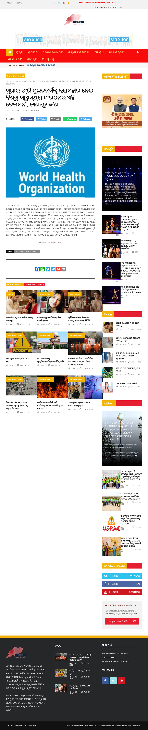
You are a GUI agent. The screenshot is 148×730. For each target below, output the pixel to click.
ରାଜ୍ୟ (19, 52)
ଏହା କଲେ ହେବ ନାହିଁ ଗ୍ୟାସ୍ (126, 383)
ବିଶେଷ (11, 294)
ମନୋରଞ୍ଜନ (116, 52)
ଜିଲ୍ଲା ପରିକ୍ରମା (78, 52)
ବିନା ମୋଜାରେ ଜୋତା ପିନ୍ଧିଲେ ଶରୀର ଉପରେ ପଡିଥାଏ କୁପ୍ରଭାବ (127, 356)
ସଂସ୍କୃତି (108, 149)
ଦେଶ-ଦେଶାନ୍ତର (53, 52)
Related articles (14, 284)
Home (10, 725)
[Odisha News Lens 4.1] (16, 652)
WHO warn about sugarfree (27, 251)
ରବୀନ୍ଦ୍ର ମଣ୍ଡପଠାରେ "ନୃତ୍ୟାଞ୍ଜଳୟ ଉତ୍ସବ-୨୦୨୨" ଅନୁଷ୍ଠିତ (120, 176)
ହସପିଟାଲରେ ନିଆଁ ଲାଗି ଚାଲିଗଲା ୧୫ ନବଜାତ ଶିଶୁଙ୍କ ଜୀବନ (50, 405)
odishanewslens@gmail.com (116, 661)
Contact (21, 3)
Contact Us (20, 725)
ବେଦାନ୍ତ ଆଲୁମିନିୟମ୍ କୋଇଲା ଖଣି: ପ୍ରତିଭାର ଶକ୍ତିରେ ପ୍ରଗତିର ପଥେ (130, 496)
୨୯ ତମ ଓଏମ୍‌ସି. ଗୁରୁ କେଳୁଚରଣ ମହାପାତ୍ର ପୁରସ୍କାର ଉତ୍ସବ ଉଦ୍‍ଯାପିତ (129, 244)
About (9, 3)
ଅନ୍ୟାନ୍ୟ (48, 59)
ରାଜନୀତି (33, 52)
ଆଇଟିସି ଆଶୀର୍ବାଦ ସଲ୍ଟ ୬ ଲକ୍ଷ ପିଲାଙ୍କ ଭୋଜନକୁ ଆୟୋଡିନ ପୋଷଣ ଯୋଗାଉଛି (131, 519)
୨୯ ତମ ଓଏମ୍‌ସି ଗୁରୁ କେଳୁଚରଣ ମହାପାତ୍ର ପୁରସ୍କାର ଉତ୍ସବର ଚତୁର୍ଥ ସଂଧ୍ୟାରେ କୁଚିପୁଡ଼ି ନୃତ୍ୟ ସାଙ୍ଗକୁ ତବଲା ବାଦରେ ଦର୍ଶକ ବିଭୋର (131, 269)
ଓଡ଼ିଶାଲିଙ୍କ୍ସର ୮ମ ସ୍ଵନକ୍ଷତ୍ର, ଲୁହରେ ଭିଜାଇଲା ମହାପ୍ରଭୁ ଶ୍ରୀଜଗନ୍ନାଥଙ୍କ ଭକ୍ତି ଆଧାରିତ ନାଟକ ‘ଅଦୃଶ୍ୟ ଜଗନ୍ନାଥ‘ (130, 223)
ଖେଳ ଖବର (15, 59)
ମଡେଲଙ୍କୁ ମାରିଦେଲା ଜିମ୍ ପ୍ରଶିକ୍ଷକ (49, 319)
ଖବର (58, 646)
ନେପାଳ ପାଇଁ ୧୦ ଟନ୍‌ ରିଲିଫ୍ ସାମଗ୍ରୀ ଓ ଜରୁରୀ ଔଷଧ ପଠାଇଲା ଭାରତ (80, 361)
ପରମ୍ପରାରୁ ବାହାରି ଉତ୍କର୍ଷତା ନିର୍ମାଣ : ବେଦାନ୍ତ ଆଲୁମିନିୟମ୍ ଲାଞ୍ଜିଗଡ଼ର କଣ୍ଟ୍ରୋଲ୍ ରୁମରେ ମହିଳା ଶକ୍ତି (131, 476)
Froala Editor (56, 242)
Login (120, 7)
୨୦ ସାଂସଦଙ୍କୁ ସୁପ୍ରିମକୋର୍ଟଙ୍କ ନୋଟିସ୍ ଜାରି (50, 360)
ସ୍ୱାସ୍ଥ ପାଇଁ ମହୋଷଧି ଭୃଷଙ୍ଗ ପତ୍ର (128, 369)
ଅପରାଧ (99, 52)
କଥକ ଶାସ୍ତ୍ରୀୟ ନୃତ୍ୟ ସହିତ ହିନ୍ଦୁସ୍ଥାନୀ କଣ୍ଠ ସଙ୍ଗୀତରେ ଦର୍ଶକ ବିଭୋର (131, 289)
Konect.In (136, 725)
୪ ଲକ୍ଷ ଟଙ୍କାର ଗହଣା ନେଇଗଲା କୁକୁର (48, 65)
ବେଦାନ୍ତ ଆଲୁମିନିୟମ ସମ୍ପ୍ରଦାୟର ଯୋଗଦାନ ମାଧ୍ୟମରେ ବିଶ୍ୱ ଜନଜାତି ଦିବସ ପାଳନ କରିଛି (131, 542)
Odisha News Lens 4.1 (34, 284)
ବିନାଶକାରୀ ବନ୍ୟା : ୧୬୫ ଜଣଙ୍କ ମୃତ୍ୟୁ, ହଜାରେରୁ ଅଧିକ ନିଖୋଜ (17, 405)
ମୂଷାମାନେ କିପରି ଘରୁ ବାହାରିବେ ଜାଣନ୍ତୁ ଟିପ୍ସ (128, 339)
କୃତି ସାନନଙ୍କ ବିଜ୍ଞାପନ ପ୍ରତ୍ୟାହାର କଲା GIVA (79, 319)
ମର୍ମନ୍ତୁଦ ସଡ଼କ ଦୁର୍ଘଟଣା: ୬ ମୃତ (18, 360)
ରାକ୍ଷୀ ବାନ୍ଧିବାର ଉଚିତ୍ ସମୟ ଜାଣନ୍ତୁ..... (19, 319)
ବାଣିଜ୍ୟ (32, 59)
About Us (32, 725)
